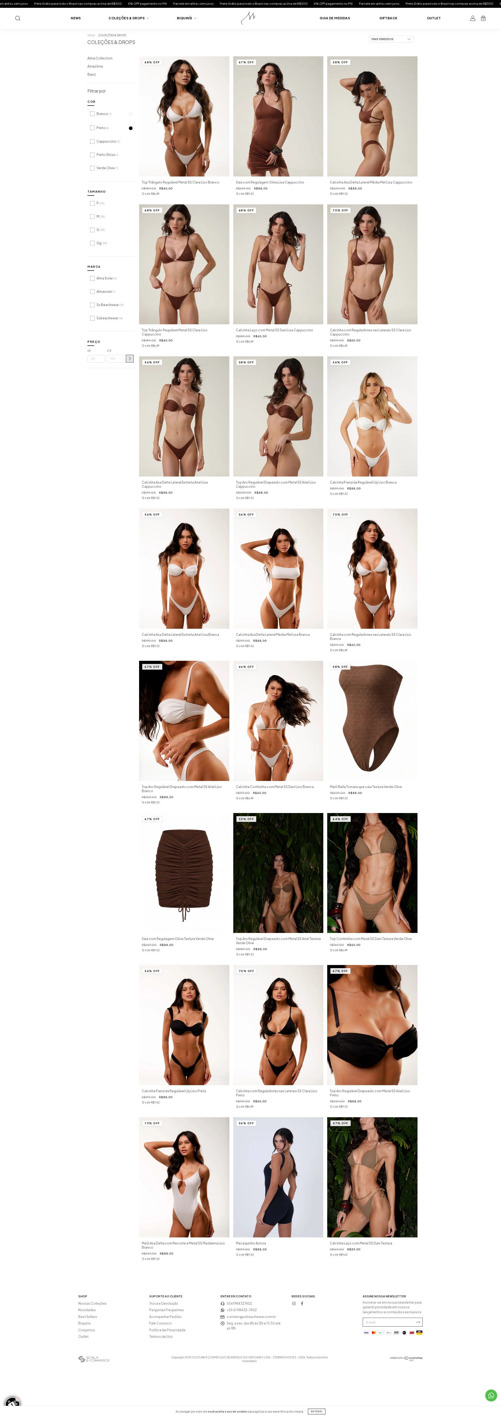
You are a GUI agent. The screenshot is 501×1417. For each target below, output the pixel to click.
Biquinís (185, 18)
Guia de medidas (335, 18)
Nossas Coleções (92, 1303)
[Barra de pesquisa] (17, 19)
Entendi (317, 1411)
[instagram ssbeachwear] (293, 1303)
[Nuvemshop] (406, 1360)
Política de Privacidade (167, 1330)
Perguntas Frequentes (166, 1310)
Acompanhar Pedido (165, 1317)
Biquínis (84, 1323)
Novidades (87, 1310)
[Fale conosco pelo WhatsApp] (491, 1395)
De (89, 351)
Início (91, 35)
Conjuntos (86, 1330)
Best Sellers (87, 1317)
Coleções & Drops (127, 18)
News (76, 18)
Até (109, 351)
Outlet (434, 18)
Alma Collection (99, 58)
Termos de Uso (161, 1337)
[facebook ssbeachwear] (302, 1303)
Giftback (388, 18)
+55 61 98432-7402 (242, 1310)
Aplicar (130, 359)
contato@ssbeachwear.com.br (251, 1317)
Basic (91, 74)
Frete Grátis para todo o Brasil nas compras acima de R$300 (90, 3)
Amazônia (95, 66)
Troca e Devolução (163, 1303)
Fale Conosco (160, 1323)
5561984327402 (239, 1303)
